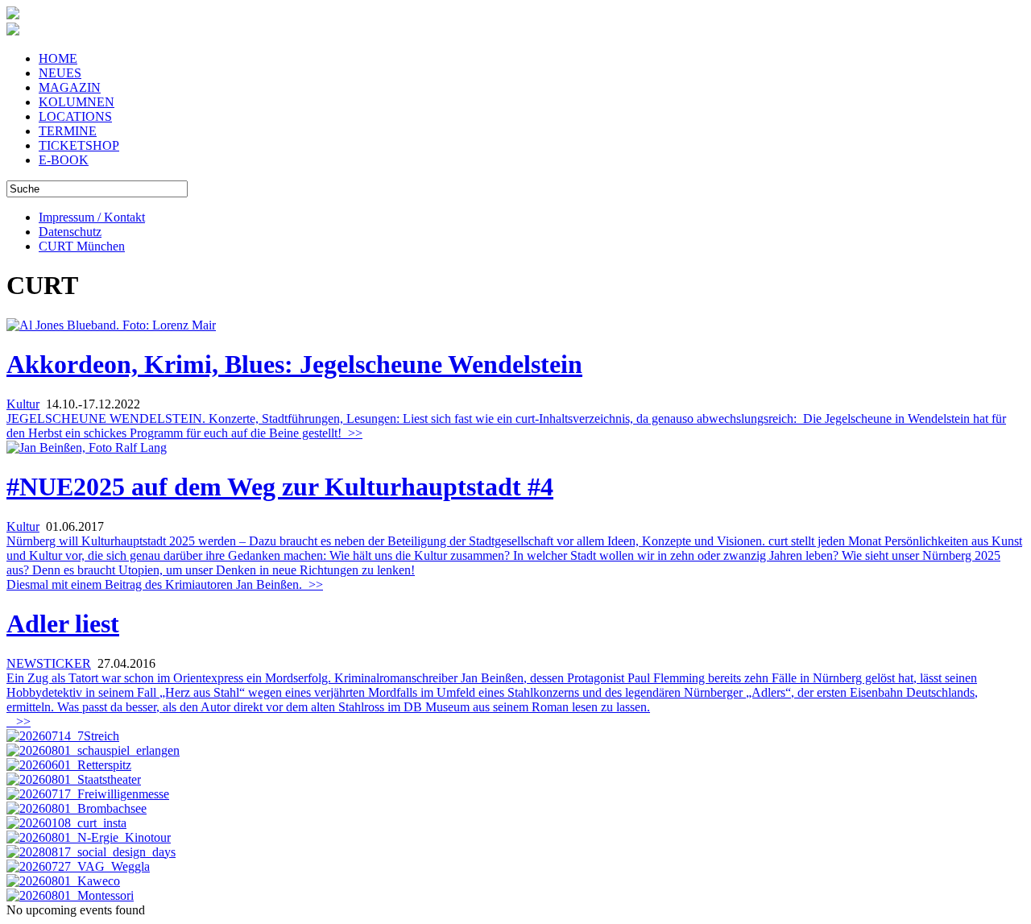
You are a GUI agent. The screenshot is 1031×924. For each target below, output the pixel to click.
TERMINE (68, 131)
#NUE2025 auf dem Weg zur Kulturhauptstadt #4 (279, 486)
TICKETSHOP (79, 145)
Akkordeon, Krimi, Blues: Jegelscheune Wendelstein (294, 364)
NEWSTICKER (48, 663)
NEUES (60, 73)
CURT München (82, 246)
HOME (58, 58)
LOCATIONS (75, 116)
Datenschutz (70, 231)
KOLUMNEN (76, 102)
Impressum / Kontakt (92, 217)
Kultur (22, 404)
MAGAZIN (70, 87)
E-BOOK (64, 160)
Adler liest (62, 623)
